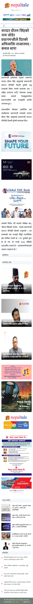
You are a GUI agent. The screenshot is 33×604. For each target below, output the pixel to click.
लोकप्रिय (5, 552)
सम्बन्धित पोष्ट (6, 262)
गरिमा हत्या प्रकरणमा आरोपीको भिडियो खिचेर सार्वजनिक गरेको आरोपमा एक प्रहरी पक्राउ (16, 591)
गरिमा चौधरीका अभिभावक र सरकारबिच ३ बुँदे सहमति (16, 566)
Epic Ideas (16, 602)
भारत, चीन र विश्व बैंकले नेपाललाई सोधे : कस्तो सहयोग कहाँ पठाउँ (16, 575)
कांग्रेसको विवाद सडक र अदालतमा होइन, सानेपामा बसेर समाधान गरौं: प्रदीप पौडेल (17, 583)
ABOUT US (26, 602)
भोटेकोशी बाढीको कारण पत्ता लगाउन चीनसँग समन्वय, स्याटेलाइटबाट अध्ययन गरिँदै (15, 558)
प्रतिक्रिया (5, 255)
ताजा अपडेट (6, 500)
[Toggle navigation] (4, 26)
